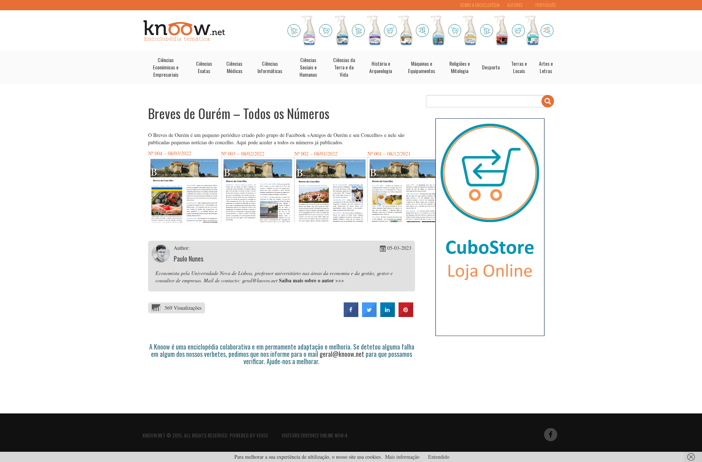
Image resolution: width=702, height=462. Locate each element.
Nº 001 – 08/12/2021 (389, 153)
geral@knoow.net (342, 354)
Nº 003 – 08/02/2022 (242, 153)
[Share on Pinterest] (406, 314)
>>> (339, 280)
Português (545, 5)
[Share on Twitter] (369, 314)
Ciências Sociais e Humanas (308, 67)
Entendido (438, 456)
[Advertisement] (281, 385)
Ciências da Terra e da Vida (344, 67)
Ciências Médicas (234, 67)
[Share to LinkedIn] (387, 314)
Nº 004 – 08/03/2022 (169, 153)
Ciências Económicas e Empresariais (165, 67)
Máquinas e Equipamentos (421, 67)
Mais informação (402, 456)
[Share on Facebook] (351, 314)
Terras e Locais (519, 67)
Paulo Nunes (188, 258)
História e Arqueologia (380, 67)
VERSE (262, 435)
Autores (514, 5)
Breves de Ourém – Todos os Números (238, 113)
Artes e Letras (546, 67)
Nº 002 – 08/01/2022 (315, 153)
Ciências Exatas (204, 67)
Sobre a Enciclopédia (480, 5)
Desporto (491, 67)
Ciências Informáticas (269, 67)
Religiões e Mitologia (459, 67)
